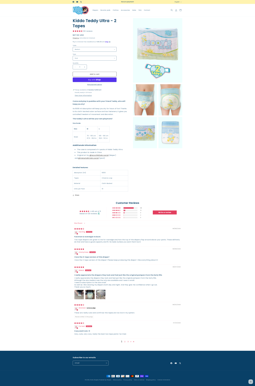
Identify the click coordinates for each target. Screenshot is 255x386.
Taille (74, 45)
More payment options (94, 84)
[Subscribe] (106, 363)
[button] (172, 10)
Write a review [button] (164, 212)
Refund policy (117, 380)
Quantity (75, 63)
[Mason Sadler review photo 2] (90, 294)
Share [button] (77, 195)
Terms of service (139, 380)
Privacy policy (127, 380)
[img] (79, 229)
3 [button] (128, 341)
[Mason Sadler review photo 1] (79, 294)
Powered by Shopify (105, 380)
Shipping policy (151, 380)
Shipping (76, 38)
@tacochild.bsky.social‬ (99, 155)
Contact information (163, 380)
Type (74, 54)
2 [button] (124, 341)
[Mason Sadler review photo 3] (100, 294)
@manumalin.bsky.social (88, 158)
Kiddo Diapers (94, 380)
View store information (83, 95)
